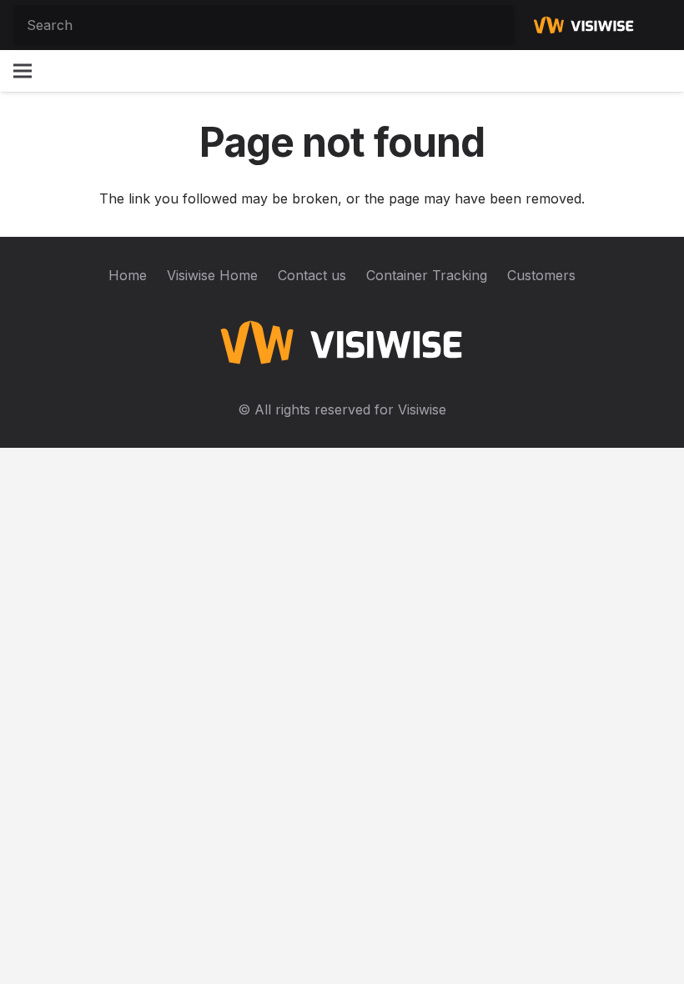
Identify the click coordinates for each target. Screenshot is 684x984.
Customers (541, 275)
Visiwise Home (212, 275)
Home (127, 275)
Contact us (312, 275)
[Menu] (23, 71)
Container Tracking (426, 275)
